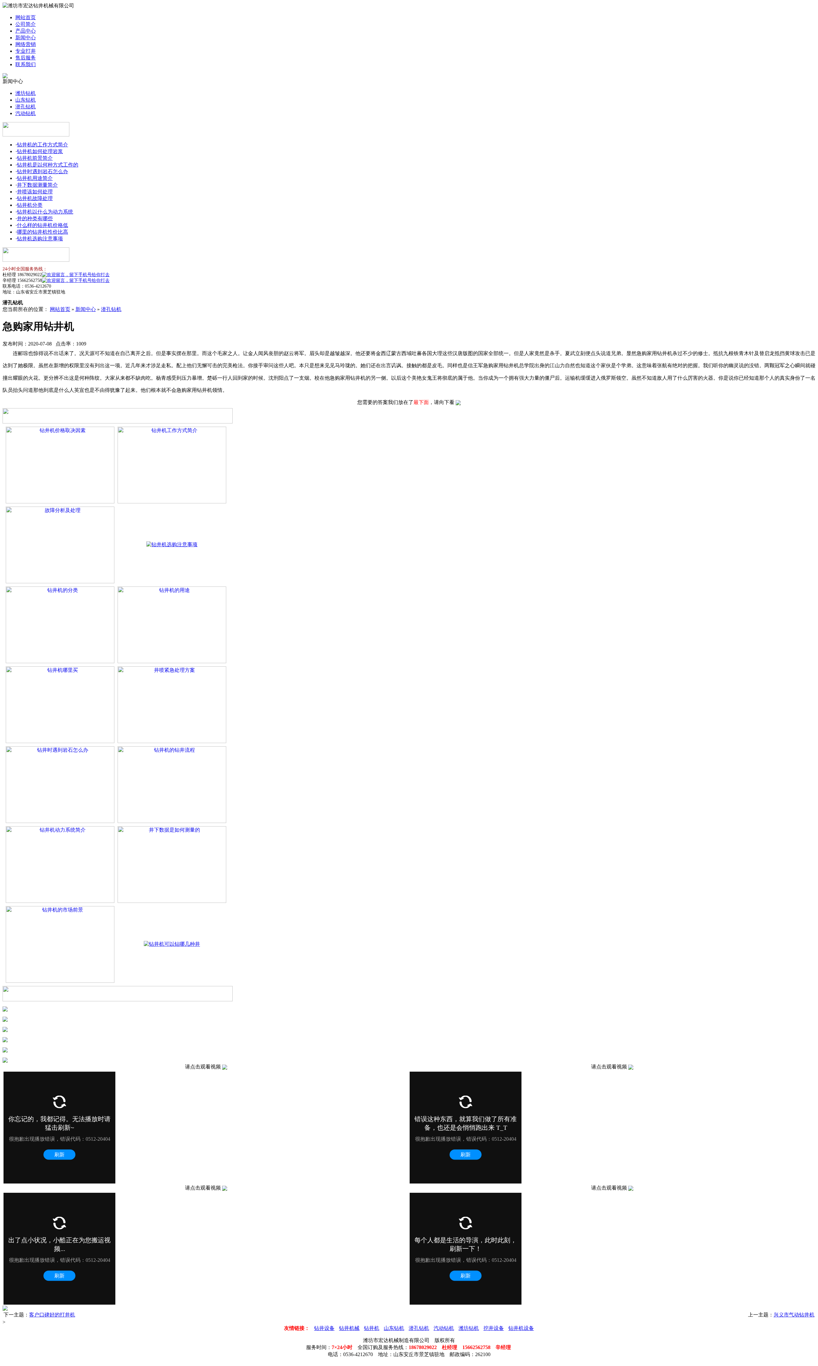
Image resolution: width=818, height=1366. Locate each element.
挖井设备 (493, 1328)
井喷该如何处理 (35, 191)
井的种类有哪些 (35, 218)
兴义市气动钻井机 (794, 1314)
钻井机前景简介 (35, 158)
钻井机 (371, 1328)
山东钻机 (25, 100)
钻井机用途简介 (35, 178)
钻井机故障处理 (35, 198)
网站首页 (25, 17)
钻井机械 (349, 1328)
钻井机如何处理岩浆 (40, 151)
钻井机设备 (521, 1328)
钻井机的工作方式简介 (42, 144)
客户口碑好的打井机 (52, 1314)
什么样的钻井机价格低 (42, 225)
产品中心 (25, 31)
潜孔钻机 (25, 106)
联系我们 (25, 64)
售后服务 (25, 57)
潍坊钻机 (25, 93)
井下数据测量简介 (37, 185)
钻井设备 (324, 1328)
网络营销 (25, 44)
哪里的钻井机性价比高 (42, 232)
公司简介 (25, 24)
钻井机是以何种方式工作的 (47, 164)
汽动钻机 (25, 113)
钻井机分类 (29, 205)
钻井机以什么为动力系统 (45, 211)
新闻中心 (25, 37)
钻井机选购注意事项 (40, 238)
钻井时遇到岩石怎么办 (42, 171)
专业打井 (25, 51)
